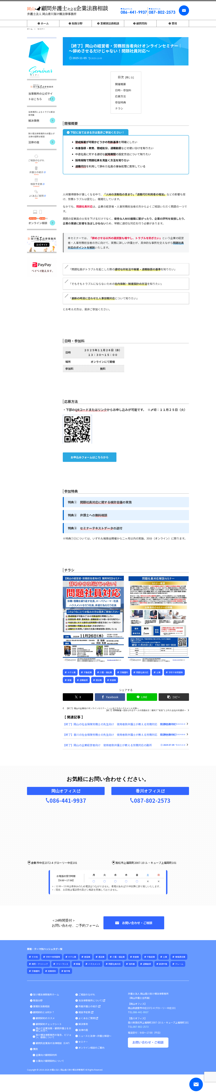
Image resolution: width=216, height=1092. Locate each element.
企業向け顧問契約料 (46, 1055)
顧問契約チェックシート (49, 1024)
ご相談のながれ (86, 994)
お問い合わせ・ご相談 (137, 923)
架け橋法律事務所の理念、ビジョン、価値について (53, 1036)
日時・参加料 (123, 90)
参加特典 (120, 102)
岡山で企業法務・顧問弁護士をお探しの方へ (53, 1029)
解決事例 (83, 1024)
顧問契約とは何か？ (43, 1012)
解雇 (70, 680)
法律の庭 (83, 1030)
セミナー (83, 1042)
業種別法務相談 (41, 1006)
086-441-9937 (68, 800)
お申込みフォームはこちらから (90, 457)
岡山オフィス (63, 791)
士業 (158, 672)
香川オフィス (148, 791)
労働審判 (124, 672)
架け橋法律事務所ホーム (46, 994)
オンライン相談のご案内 (91, 1047)
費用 (35, 1049)
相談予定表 (84, 1012)
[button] (174, 697)
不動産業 (88, 672)
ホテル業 (72, 672)
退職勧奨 (84, 680)
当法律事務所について (90, 1000)
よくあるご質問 (86, 1018)
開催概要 (120, 84)
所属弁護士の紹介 (87, 1006)
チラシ (119, 108)
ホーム (30, 29)
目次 (121, 77)
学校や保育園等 (176, 672)
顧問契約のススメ (45, 1018)
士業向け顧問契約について (50, 1061)
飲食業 (113, 680)
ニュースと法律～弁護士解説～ (94, 1036)
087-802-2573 (152, 800)
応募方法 (120, 96)
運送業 (99, 680)
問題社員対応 (142, 672)
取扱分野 (38, 1000)
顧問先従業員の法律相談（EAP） (53, 1043)
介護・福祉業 (106, 672)
